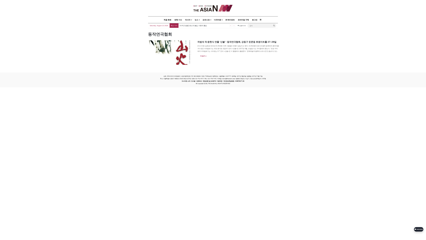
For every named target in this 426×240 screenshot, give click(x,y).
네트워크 (199, 81)
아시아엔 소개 (186, 81)
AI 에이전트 (230, 20)
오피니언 (206, 20)
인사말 (193, 81)
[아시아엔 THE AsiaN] (213, 8)
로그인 (254, 20)
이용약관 (219, 81)
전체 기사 (178, 20)
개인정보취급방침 (228, 81)
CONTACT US (239, 81)
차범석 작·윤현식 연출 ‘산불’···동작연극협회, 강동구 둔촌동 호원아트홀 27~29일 (236, 41)
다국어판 (217, 20)
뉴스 (196, 20)
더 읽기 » (203, 56)
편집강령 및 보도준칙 (209, 81)
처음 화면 (167, 20)
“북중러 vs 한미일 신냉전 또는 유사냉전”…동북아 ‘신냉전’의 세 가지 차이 (205, 25)
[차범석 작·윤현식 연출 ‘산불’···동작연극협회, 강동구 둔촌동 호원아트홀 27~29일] (171, 52)
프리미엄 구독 (243, 20)
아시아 (187, 20)
